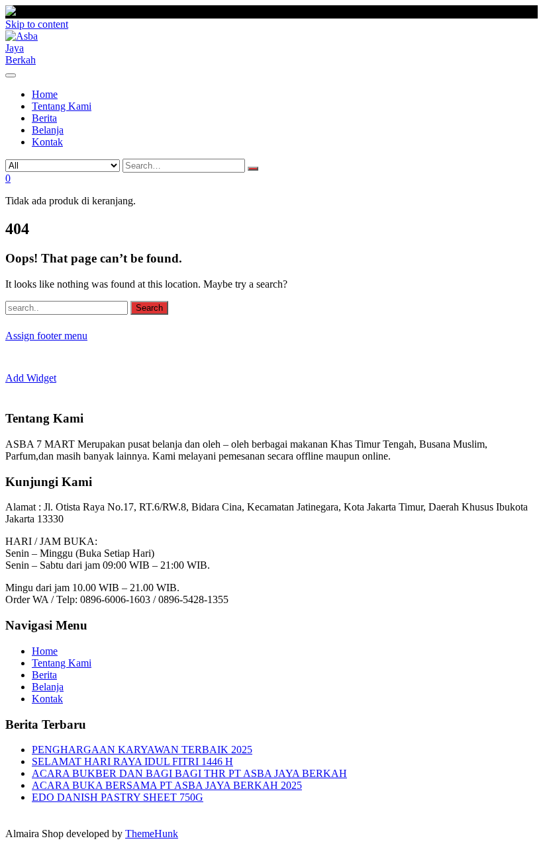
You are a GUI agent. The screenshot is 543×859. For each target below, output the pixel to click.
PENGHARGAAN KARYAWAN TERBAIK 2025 (142, 749)
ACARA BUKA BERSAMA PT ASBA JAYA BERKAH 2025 (167, 785)
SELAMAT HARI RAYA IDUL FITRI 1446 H (132, 761)
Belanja (48, 686)
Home (45, 651)
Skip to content (36, 24)
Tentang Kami (61, 663)
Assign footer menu (46, 335)
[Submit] (253, 169)
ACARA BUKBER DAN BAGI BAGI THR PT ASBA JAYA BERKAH (189, 773)
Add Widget (30, 378)
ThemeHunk (151, 833)
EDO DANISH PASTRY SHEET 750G (117, 797)
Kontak (47, 698)
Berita (44, 674)
